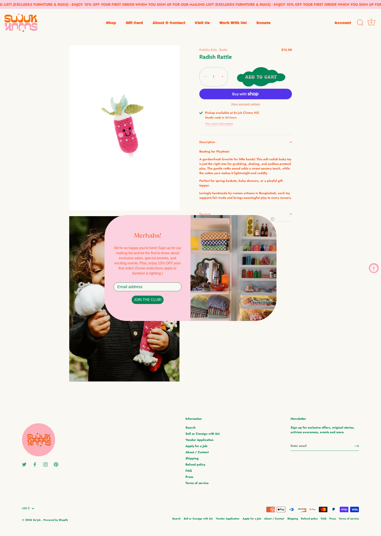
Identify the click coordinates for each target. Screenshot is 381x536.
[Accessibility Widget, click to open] (374, 268)
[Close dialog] (272, 219)
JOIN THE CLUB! (147, 300)
